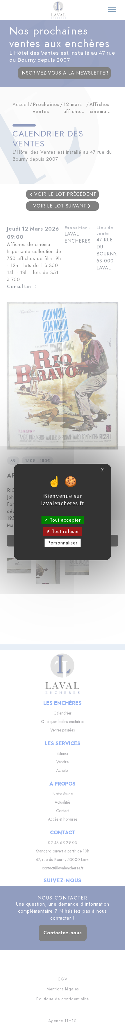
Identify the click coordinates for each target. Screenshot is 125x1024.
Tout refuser (64, 531)
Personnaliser (62, 542)
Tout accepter (64, 519)
